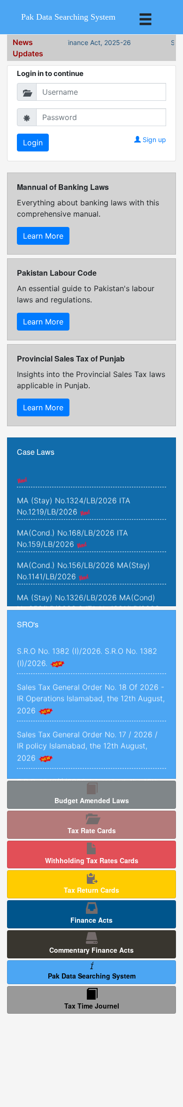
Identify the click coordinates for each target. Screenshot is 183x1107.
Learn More (43, 236)
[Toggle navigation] (145, 21)
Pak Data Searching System (68, 17)
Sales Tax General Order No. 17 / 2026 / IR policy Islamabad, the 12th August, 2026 (87, 739)
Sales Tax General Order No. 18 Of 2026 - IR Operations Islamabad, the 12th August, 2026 (91, 691)
